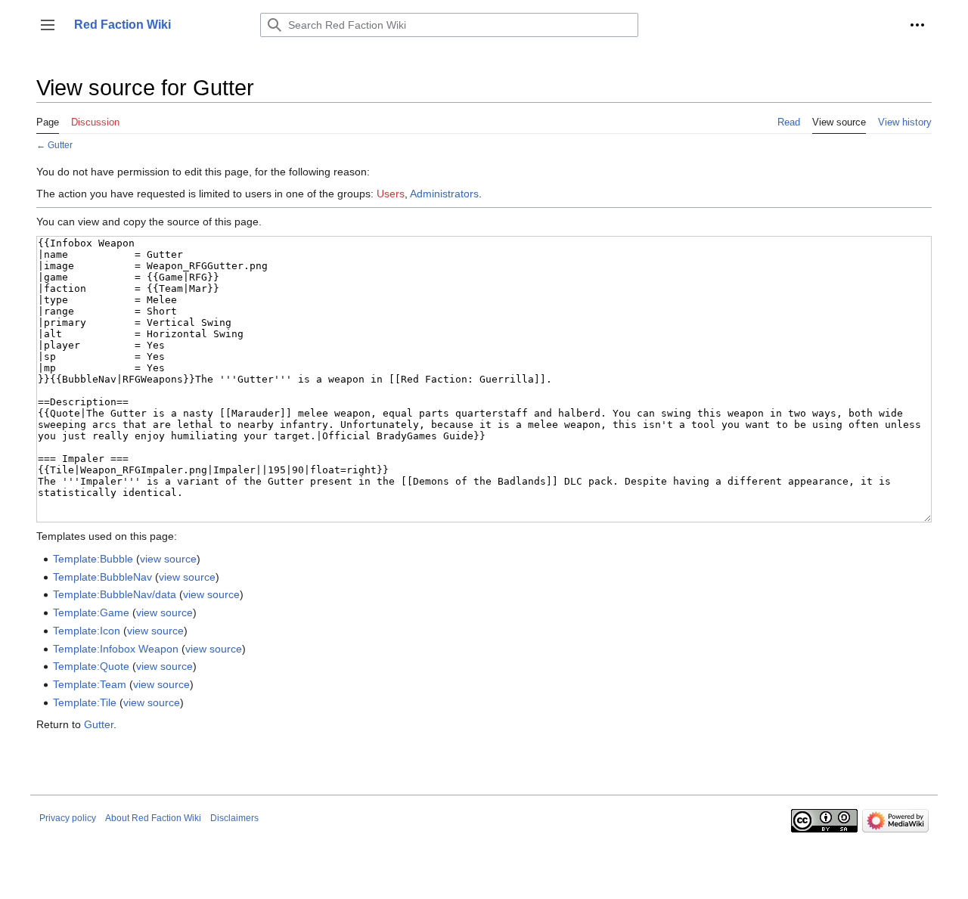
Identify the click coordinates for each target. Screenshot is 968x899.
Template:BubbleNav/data (114, 594)
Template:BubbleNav (102, 577)
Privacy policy (67, 818)
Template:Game (91, 612)
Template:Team (89, 684)
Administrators (444, 194)
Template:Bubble (93, 559)
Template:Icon (86, 631)
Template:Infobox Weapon (115, 649)
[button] (47, 25)
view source (168, 559)
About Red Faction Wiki (153, 818)
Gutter (60, 145)
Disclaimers (234, 818)
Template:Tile (84, 702)
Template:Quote (91, 666)
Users (391, 194)
